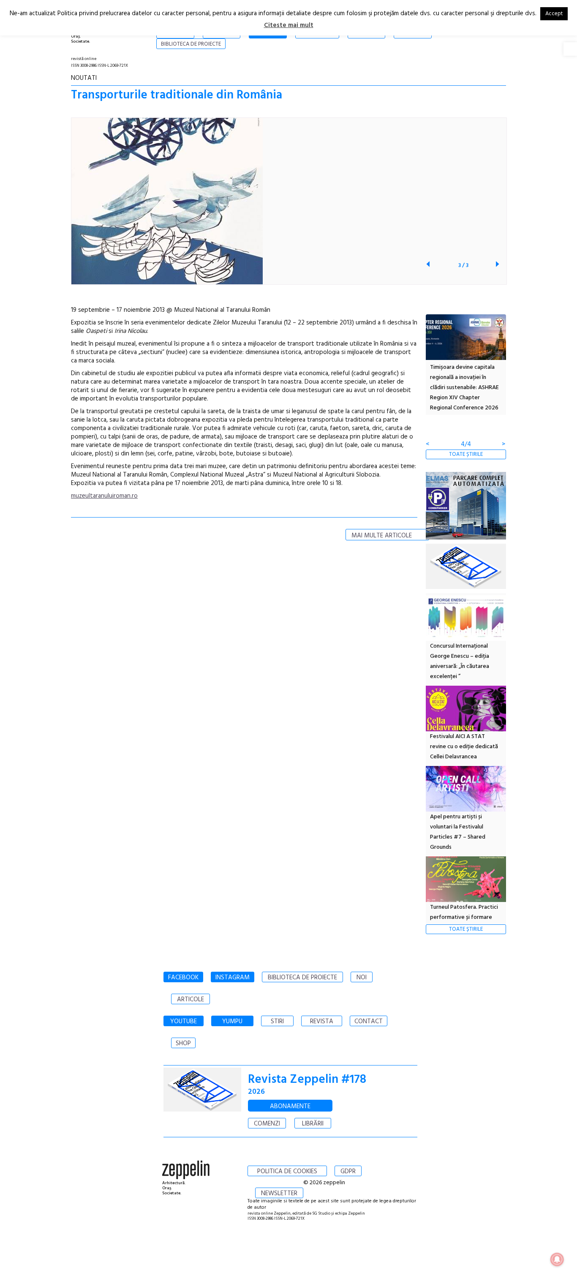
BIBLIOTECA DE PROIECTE (302, 978)
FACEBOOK (183, 978)
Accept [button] (554, 13)
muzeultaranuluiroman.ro (104, 496)
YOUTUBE (183, 1021)
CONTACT (368, 1021)
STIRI (277, 1021)
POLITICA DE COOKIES (287, 1171)
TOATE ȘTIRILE (466, 454)
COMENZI (267, 1124)
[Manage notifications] (557, 1259)
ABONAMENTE (290, 1106)
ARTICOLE (190, 1000)
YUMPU (232, 1021)
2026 (256, 1092)
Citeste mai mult (288, 25)
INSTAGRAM (232, 978)
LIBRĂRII (313, 1124)
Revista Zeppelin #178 (307, 1079)
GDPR (348, 1171)
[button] (570, 49)
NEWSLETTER (279, 1193)
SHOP (183, 1043)
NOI (362, 978)
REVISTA (321, 1021)
